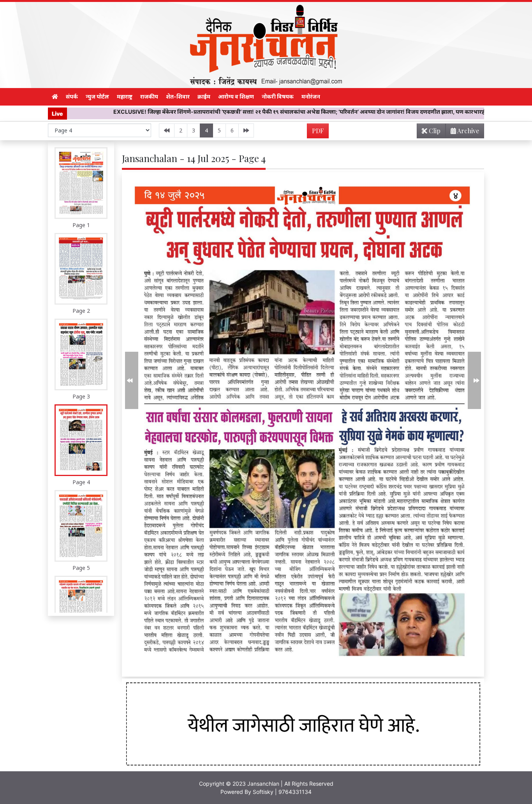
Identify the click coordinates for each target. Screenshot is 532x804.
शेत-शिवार (178, 96)
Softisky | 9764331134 (282, 791)
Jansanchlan (263, 783)
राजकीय (149, 96)
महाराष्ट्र (124, 96)
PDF (318, 131)
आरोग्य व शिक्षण (236, 96)
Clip (433, 131)
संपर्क (72, 96)
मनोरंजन (310, 96)
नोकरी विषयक (278, 96)
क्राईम (203, 96)
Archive (467, 131)
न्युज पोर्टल (97, 96)
